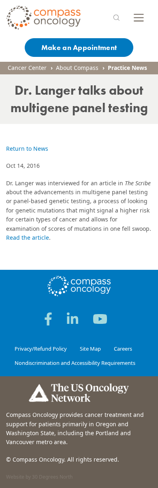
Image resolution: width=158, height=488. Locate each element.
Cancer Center (27, 68)
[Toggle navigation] (139, 17)
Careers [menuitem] (123, 348)
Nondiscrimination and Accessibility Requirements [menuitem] (75, 363)
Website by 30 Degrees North (39, 476)
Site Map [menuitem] (90, 348)
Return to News (27, 148)
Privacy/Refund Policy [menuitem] (41, 348)
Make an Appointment (79, 47)
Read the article (27, 237)
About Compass (77, 68)
